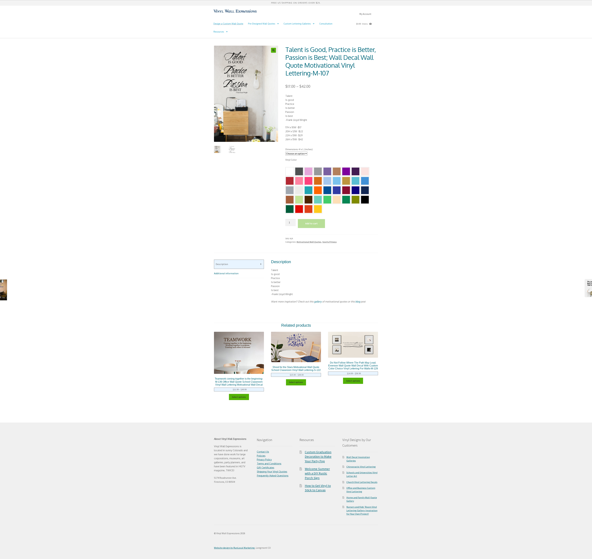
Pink (308, 181)
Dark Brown (308, 199)
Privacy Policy (264, 459)
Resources (219, 31)
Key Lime (299, 199)
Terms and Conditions (269, 463)
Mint (318, 199)
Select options (239, 397)
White (290, 171)
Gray (318, 171)
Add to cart (311, 223)
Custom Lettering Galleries (297, 23)
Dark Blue (365, 190)
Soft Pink (299, 181)
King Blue (355, 190)
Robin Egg (355, 181)
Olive (355, 199)
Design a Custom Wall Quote (228, 23)
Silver (290, 190)
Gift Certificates (265, 467)
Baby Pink (365, 171)
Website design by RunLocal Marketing (234, 547)
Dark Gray (299, 171)
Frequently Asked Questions (272, 475)
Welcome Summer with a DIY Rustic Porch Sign (317, 473)
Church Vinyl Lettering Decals (361, 482)
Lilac (308, 171)
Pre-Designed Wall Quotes (261, 23)
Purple (355, 171)
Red (299, 209)
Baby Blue (327, 181)
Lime (327, 199)
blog (357, 301)
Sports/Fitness (329, 241)
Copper (290, 199)
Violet (346, 171)
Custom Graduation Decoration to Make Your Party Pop (318, 456)
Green (346, 199)
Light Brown (337, 171)
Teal (308, 190)
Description (222, 264)
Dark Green (290, 209)
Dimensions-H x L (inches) (299, 149)
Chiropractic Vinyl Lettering (361, 466)
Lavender (327, 171)
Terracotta (318, 181)
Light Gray (299, 190)
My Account (365, 13)
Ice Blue (337, 181)
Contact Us (263, 451)
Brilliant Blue (337, 190)
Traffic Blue (327, 190)
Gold (346, 181)
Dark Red (290, 181)
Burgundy (346, 190)
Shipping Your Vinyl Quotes (272, 471)
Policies (261, 455)
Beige (337, 199)
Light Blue (365, 181)
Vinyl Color (291, 159)
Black (365, 199)
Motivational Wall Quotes (309, 241)
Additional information (226, 273)
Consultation (325, 23)
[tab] (239, 264)
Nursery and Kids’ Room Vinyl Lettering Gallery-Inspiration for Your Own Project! (361, 510)
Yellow (318, 209)
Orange (308, 209)
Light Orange (318, 190)
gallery (318, 301)
